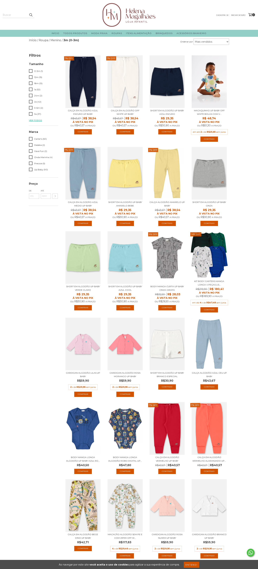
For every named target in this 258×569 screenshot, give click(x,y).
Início (55, 33)
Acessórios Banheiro (191, 33)
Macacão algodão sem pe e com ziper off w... (125, 536)
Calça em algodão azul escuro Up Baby (83, 112)
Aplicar (55, 196)
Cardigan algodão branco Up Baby (209, 536)
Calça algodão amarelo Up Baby (167, 204)
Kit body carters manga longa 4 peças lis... (209, 283)
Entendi (191, 564)
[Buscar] (30, 15)
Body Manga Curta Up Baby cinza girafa (167, 288)
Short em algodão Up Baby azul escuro (167, 112)
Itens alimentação (139, 33)
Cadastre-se (222, 15)
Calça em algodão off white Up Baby (125, 112)
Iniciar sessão (238, 15)
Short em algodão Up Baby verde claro (83, 288)
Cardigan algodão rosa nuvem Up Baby (167, 536)
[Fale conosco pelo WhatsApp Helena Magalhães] (250, 553)
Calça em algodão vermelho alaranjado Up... (209, 459)
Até (42, 191)
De (30, 191)
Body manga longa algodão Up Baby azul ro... (83, 459)
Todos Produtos (75, 33)
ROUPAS (117, 33)
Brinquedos (164, 33)
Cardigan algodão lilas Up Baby (83, 375)
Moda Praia (99, 33)
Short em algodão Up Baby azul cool (125, 288)
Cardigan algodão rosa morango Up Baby (125, 375)
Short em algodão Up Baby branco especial (167, 375)
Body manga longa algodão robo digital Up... (125, 459)
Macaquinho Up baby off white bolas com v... (209, 112)
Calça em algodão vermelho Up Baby (167, 459)
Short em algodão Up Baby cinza (209, 204)
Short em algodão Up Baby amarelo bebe (125, 204)
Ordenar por (186, 41)
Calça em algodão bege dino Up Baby (83, 536)
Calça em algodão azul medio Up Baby (83, 204)
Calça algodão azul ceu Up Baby (209, 375)
